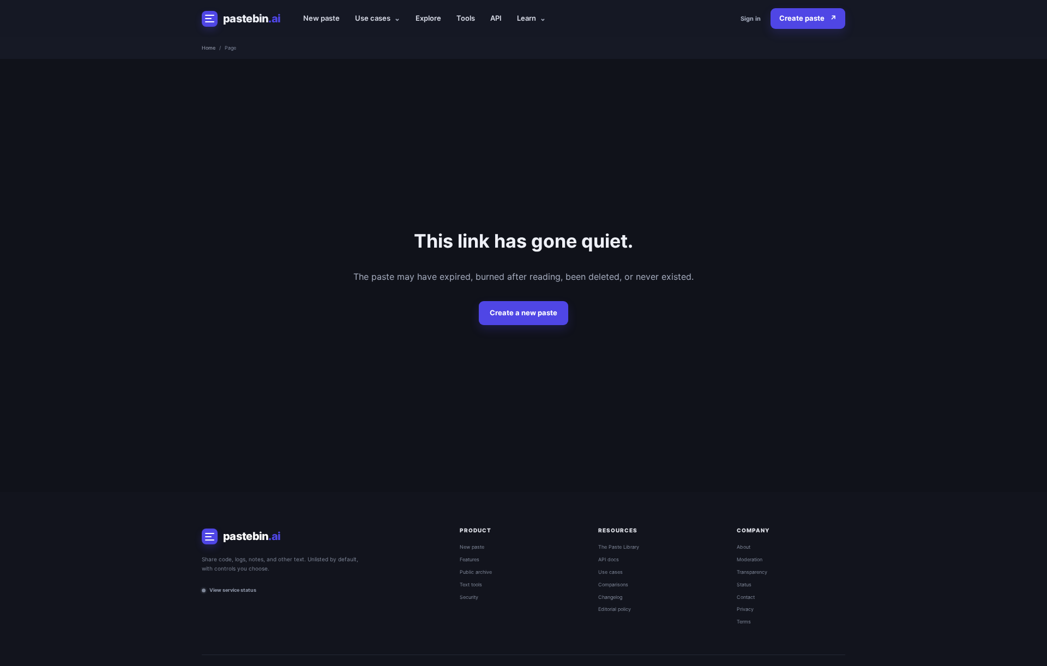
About (743, 547)
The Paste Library (618, 547)
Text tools (471, 584)
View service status (232, 590)
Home (208, 48)
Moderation (749, 559)
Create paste (808, 18)
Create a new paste (523, 312)
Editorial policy (614, 609)
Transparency (752, 572)
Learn (531, 18)
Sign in (751, 18)
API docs (608, 559)
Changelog (610, 597)
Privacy (745, 609)
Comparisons (613, 584)
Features (469, 559)
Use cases (377, 18)
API (496, 18)
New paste (321, 18)
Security (469, 597)
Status (744, 584)
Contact (746, 597)
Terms (744, 622)
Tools (465, 18)
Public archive (476, 572)
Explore (428, 18)
